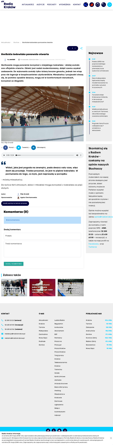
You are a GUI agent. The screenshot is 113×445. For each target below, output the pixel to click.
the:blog (58, 391)
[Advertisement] (56, 26)
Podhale (42, 341)
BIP (56, 334)
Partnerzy (58, 338)
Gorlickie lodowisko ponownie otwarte (37, 42)
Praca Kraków (60, 348)
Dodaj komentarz (14, 264)
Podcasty (51, 5)
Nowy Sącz (43, 338)
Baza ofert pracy (61, 387)
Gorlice (16, 42)
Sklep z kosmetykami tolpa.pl (60, 412)
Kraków (42, 324)
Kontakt (77, 5)
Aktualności (28, 5)
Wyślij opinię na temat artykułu (15, 203)
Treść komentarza (13, 244)
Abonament (59, 331)
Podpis (8, 236)
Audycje (40, 5)
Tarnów (42, 327)
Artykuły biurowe (61, 384)
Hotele (57, 373)
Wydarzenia (64, 5)
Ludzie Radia (60, 320)
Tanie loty (58, 369)
